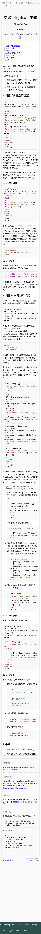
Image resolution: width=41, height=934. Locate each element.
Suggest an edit (13, 931)
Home (18, 3)
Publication (30, 3)
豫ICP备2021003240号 (29, 925)
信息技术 (15, 34)
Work (37, 3)
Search (4, 6)
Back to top (24, 931)
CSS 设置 (10, 51)
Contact (3, 931)
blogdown (26, 34)
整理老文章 (8, 860)
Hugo (32, 34)
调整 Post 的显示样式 (12, 53)
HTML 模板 (11, 48)
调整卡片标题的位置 (12, 46)
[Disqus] (20, 891)
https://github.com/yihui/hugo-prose (14, 788)
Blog (22, 3)
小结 (6, 60)
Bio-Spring (6, 925)
